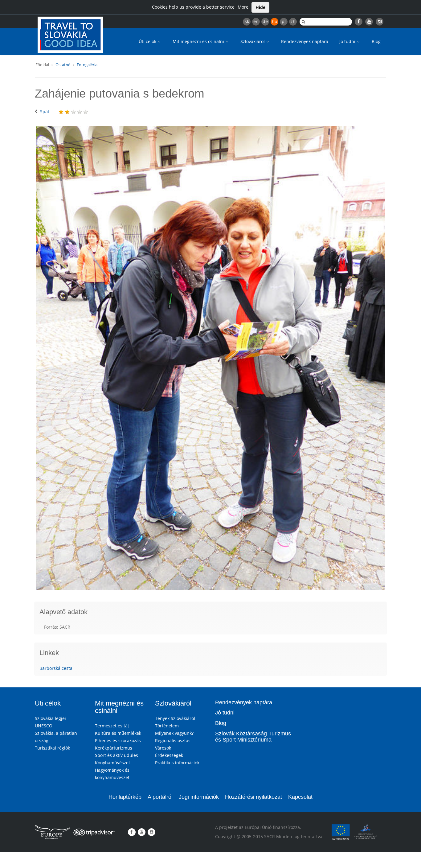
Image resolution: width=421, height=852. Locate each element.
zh (293, 21)
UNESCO (43, 726)
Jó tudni (348, 41)
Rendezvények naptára (304, 41)
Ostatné (62, 64)
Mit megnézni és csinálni (199, 41)
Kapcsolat (300, 797)
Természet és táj (112, 726)
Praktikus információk (177, 763)
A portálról (160, 797)
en (256, 21)
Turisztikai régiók (52, 748)
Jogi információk (199, 797)
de (265, 21)
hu (274, 21)
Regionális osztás (172, 740)
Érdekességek (169, 755)
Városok (163, 748)
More (243, 7)
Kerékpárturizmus (113, 748)
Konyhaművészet (112, 763)
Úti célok (148, 41)
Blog (376, 41)
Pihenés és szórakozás (118, 740)
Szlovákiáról (253, 41)
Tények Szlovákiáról (175, 718)
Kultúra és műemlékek (118, 733)
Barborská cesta (55, 668)
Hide (260, 7)
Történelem (167, 726)
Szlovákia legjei (50, 718)
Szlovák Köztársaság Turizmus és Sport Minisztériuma (253, 736)
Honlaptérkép (124, 797)
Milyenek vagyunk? (174, 733)
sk (247, 21)
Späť (44, 111)
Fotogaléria (87, 64)
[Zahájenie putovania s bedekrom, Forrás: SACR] (210, 358)
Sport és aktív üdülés (116, 755)
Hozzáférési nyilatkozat (253, 797)
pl (284, 21)
